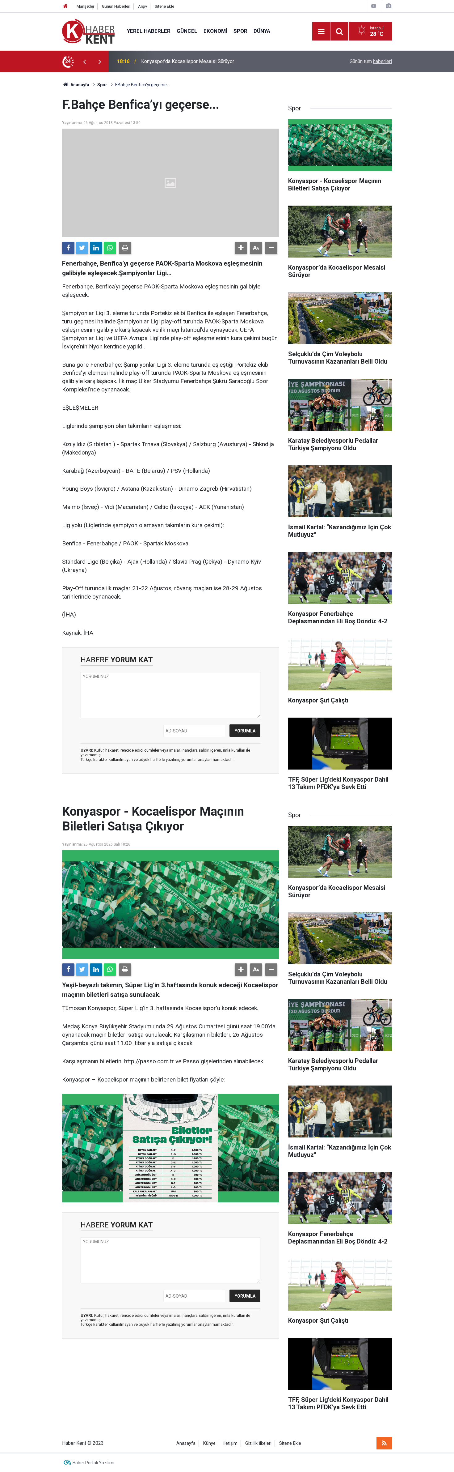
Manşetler (85, 6)
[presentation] (84, 61)
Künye (209, 1443)
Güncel (187, 31)
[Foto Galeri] (388, 6)
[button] (241, 248)
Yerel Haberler (148, 31)
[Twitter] (82, 248)
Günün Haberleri (116, 6)
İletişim (230, 1443)
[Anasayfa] (65, 6)
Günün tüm (371, 61)
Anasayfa (185, 1443)
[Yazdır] (125, 248)
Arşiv (142, 6)
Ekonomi (215, 31)
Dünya (262, 31)
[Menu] (321, 31)
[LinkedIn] (96, 248)
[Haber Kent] (88, 31)
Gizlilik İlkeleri (258, 1443)
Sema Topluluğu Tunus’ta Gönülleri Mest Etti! (189, 61)
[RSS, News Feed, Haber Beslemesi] (384, 1443)
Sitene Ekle (164, 6)
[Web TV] (373, 6)
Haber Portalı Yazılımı (93, 1462)
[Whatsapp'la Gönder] (110, 248)
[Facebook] (68, 248)
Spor (240, 31)
